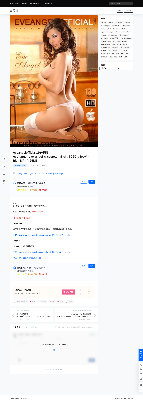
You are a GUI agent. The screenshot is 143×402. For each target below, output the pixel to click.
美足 (122, 54)
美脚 (108, 54)
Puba (113, 44)
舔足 (115, 57)
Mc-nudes (126, 32)
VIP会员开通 (48, 3)
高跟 (125, 57)
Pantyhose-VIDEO (125, 38)
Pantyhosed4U (106, 41)
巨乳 (120, 50)
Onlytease (104, 38)
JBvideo (123, 29)
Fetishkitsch (115, 26)
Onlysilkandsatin (124, 35)
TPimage (115, 47)
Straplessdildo (105, 47)
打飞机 (126, 50)
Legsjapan (110, 32)
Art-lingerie (118, 22)
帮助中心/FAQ (14, 3)
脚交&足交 (104, 57)
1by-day (103, 22)
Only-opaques (112, 35)
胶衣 (126, 54)
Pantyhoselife (105, 44)
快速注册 (128, 11)
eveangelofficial (20, 165)
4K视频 (110, 22)
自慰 (110, 57)
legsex (103, 32)
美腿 (113, 54)
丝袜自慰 (104, 50)
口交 (109, 50)
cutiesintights (105, 26)
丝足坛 (25, 399)
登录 (119, 11)
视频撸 (121, 57)
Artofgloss (127, 22)
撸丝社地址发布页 (35, 3)
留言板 (24, 3)
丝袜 (120, 47)
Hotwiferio (116, 29)
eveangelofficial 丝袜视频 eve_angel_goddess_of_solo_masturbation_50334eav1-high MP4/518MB (74, 316)
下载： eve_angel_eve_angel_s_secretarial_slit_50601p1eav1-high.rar (41, 252)
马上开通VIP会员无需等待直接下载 (27, 258)
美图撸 (103, 54)
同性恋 (115, 50)
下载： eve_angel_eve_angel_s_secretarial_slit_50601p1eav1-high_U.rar (42, 235)
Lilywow (118, 32)
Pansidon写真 (113, 38)
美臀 (117, 54)
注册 (91, 181)
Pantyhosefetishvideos (120, 41)
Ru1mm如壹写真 (122, 44)
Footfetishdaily (125, 26)
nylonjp (103, 35)
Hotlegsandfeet (106, 29)
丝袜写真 (126, 47)
